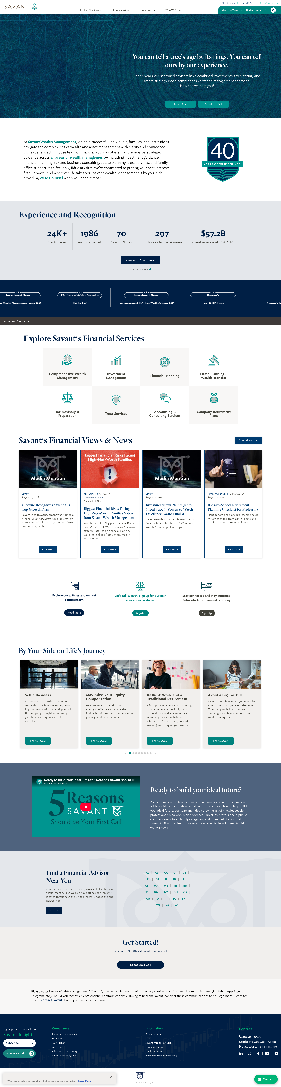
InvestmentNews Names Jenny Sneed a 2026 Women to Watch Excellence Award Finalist (169, 509)
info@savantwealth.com (259, 1042)
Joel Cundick (91, 493)
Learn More (180, 104)
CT (175, 872)
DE (184, 872)
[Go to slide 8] (151, 753)
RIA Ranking (50, 302)
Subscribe (12, 1043)
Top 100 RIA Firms (183, 302)
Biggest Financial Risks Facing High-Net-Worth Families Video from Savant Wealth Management (109, 513)
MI (176, 885)
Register (140, 613)
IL (166, 879)
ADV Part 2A (58, 1042)
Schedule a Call (213, 104)
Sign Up (207, 613)
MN (185, 885)
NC (147, 892)
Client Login (228, 3)
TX (158, 905)
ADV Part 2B (58, 1047)
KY (147, 885)
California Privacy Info (64, 1055)
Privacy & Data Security (64, 1051)
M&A (148, 1038)
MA (156, 885)
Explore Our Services (91, 10)
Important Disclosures (17, 321)
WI (177, 905)
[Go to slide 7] (148, 753)
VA (168, 905)
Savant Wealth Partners (158, 1042)
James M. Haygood (218, 493)
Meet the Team (230, 10)
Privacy (148, 1083)
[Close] (111, 1076)
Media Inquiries (153, 1051)
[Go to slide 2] (133, 753)
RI (166, 898)
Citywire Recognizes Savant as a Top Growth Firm (46, 507)
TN (184, 898)
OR (148, 898)
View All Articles (248, 440)
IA (183, 879)
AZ (157, 872)
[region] (59, 1078)
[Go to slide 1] (130, 753)
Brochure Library (154, 1034)
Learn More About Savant (140, 260)
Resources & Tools (122, 10)
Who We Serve (173, 10)
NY (166, 892)
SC (175, 898)
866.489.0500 (252, 1037)
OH (176, 892)
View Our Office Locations (259, 1047)
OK (185, 892)
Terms (154, 1083)
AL (148, 872)
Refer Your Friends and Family (161, 1055)
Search (54, 910)
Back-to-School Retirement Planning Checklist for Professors (233, 507)
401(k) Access (250, 3)
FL (149, 879)
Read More (48, 549)
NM (156, 892)
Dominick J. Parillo (94, 497)
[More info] (150, 270)
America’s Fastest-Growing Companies (245, 302)
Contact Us (271, 3)
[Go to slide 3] (136, 753)
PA (158, 898)
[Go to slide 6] (145, 753)
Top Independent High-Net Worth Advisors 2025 (117, 302)
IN (175, 879)
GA (158, 879)
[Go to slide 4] (139, 753)
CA (166, 872)
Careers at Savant (155, 1047)
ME (166, 885)
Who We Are (149, 10)
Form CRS (57, 1038)
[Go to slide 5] (142, 753)
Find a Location (254, 10)
